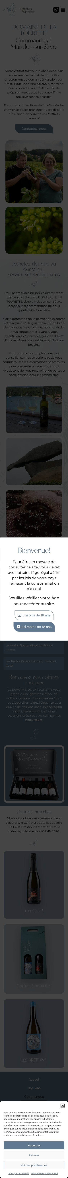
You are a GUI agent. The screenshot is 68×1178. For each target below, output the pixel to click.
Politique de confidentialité (44, 1173)
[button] (62, 1105)
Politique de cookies (19, 1173)
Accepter (34, 1145)
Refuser (34, 1155)
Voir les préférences (34, 1165)
